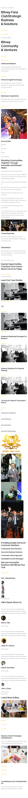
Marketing (3, 331)
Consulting (3, 395)
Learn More (4, 76)
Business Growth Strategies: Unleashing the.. (11, 737)
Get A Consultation (5, 274)
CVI (2, 306)
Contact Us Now (5, 573)
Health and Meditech (6, 301)
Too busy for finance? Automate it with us (13, 402)
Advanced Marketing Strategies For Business (14, 337)
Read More (3, 311)
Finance (3, 363)
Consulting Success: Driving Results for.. (14, 782)
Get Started (4, 30)
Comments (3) (4, 729)
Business (3, 720)
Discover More (4, 34)
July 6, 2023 (4, 724)
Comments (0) (4, 775)
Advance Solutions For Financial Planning (12, 369)
